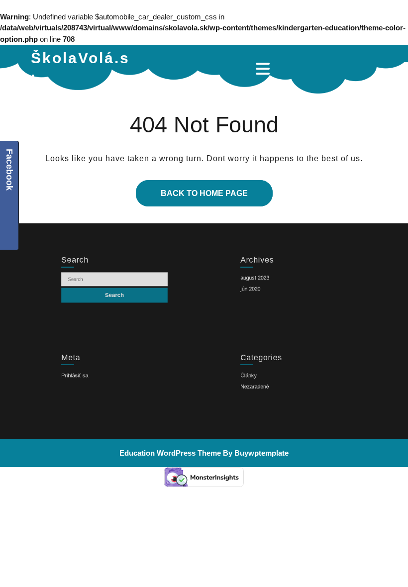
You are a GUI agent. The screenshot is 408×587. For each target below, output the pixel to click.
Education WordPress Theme (170, 453)
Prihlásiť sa (64, 376)
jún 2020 (238, 291)
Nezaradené (244, 390)
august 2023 (244, 277)
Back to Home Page (192, 188)
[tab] (264, 69)
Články (236, 376)
